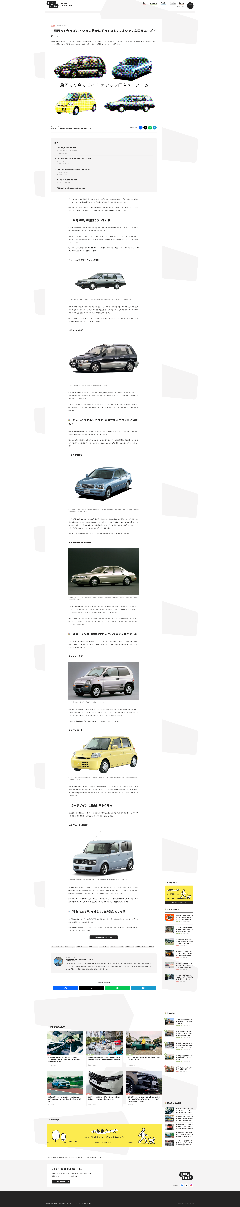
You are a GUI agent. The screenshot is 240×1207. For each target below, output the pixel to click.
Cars (144, 3)
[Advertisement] (118, 1007)
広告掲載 (61, 1203)
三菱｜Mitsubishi (82, 947)
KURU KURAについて (51, 1203)
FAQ (90, 1203)
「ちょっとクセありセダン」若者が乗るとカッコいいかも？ (75, 158)
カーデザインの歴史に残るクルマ (67, 180)
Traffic (163, 3)
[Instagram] (191, 1185)
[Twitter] (145, 127)
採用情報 (84, 1203)
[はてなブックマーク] (155, 127)
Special (173, 3)
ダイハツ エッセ (63, 174)
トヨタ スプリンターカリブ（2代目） (68, 150)
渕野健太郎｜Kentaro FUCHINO (145, 947)
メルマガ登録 (61, 1181)
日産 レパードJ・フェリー (65, 164)
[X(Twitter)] (186, 1185)
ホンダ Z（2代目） (63, 172)
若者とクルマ (130, 947)
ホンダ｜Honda (104, 947)
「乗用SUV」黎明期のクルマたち (67, 148)
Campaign (180, 6)
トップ (48, 1157)
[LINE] (150, 127)
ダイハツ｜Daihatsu (57, 947)
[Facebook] (140, 127)
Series (181, 3)
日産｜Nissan (93, 947)
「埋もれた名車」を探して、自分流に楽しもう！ (71, 188)
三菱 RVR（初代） (63, 153)
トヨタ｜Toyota (70, 947)
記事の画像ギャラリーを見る (104, 937)
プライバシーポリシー (73, 1203)
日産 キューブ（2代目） (64, 182)
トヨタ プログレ (63, 161)
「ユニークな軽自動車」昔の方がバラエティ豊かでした (73, 169)
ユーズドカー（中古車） (118, 947)
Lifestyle (153, 3)
